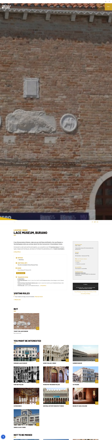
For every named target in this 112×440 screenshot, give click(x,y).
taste (63, 6)
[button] (17, 252)
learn (57, 6)
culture (52, 6)
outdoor (69, 6)
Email (86, 284)
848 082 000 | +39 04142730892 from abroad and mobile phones (86, 288)
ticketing (100, 6)
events (85, 6)
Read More (43, 285)
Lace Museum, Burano (82, 258)
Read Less (18, 299)
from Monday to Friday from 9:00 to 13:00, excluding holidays (85, 292)
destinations (77, 6)
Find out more (39, 296)
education (92, 6)
